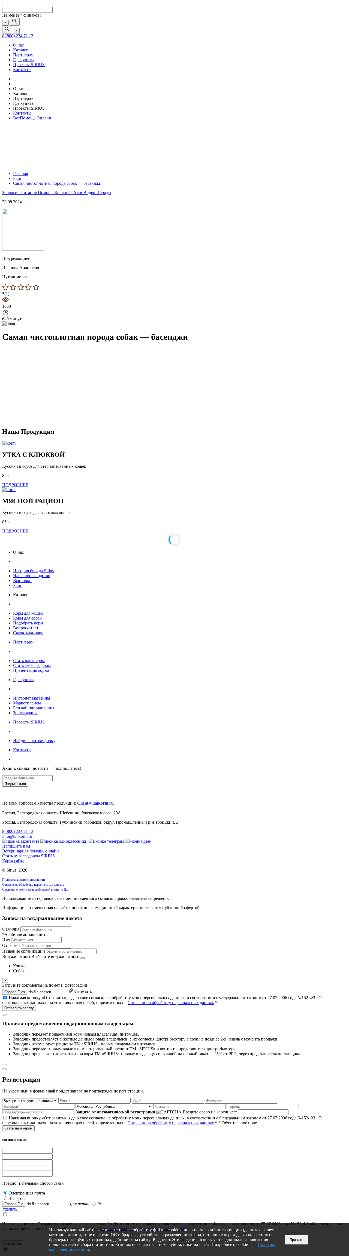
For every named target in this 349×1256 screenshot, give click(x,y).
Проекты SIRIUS (29, 64)
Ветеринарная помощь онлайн (30, 851)
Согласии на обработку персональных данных (171, 1002)
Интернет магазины (31, 698)
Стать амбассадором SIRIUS (28, 856)
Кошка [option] (19, 965)
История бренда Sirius (33, 570)
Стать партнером (29, 660)
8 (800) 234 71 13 (17, 35)
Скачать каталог (28, 632)
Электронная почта (27, 1193)
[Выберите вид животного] (82, 958)
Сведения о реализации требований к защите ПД (35, 889)
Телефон (17, 1198)
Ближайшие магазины (33, 708)
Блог (17, 585)
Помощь (46, 192)
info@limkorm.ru (17, 836)
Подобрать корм (28, 623)
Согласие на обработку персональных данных (33, 884)
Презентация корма (31, 670)
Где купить (23, 59)
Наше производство (31, 575)
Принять (296, 1240)
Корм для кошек (28, 613)
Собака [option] (19, 970)
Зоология (11, 192)
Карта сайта (13, 860)
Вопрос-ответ (25, 628)
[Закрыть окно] (4, 1014)
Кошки (61, 192)
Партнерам (23, 55)
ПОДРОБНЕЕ (15, 484)
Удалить (9, 1209)
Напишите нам (16, 846)
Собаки (75, 192)
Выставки (22, 580)
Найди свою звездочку (34, 740)
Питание (29, 192)
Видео (89, 192)
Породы (103, 192)
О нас (18, 45)
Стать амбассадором (32, 665)
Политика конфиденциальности (23, 880)
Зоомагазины (25, 712)
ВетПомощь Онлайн (32, 118)
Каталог (20, 50)
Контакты (22, 69)
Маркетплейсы (27, 703)
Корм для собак (27, 618)
